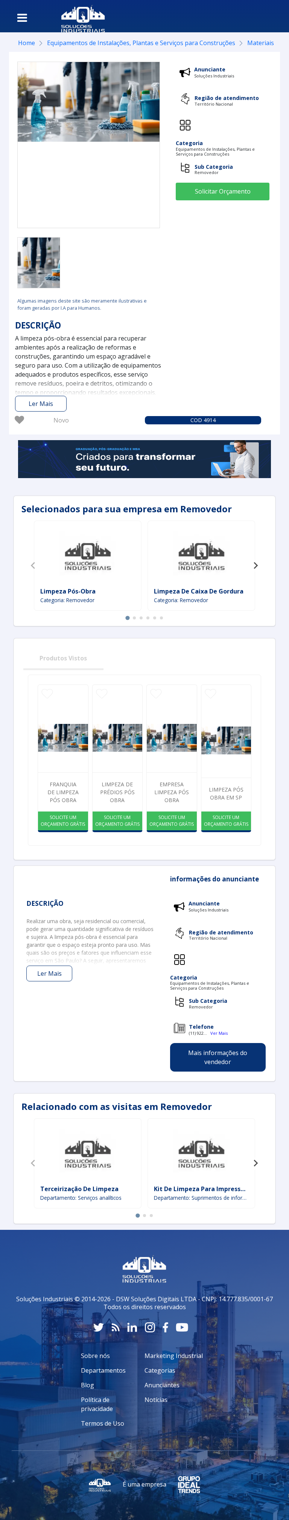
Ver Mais (219, 1033)
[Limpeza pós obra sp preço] (38, 262)
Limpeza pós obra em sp (226, 793)
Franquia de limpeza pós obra (63, 792)
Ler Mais (41, 404)
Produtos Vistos (63, 658)
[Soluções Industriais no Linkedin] (132, 1327)
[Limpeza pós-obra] (87, 555)
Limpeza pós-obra (68, 591)
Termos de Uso (102, 1423)
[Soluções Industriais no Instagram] (150, 1327)
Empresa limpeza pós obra (171, 792)
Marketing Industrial (173, 1356)
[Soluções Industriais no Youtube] (182, 1327)
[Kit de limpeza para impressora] (201, 1153)
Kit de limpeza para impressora (202, 1189)
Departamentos (103, 1370)
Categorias (159, 1370)
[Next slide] (255, 566)
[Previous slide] (33, 566)
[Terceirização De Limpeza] (87, 1153)
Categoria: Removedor (67, 600)
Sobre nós (95, 1356)
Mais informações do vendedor (217, 1057)
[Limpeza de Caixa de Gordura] (201, 555)
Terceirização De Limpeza (79, 1189)
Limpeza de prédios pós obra (117, 792)
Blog (87, 1385)
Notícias (155, 1400)
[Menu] (22, 17)
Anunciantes (161, 1385)
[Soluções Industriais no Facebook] (165, 1327)
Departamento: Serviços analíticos (81, 1197)
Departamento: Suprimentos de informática (201, 1197)
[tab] (127, 618)
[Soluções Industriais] (79, 16)
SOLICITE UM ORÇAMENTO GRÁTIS (63, 820)
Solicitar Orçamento (223, 191)
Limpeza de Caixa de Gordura (198, 591)
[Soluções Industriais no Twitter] (98, 1327)
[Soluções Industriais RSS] (115, 1327)
